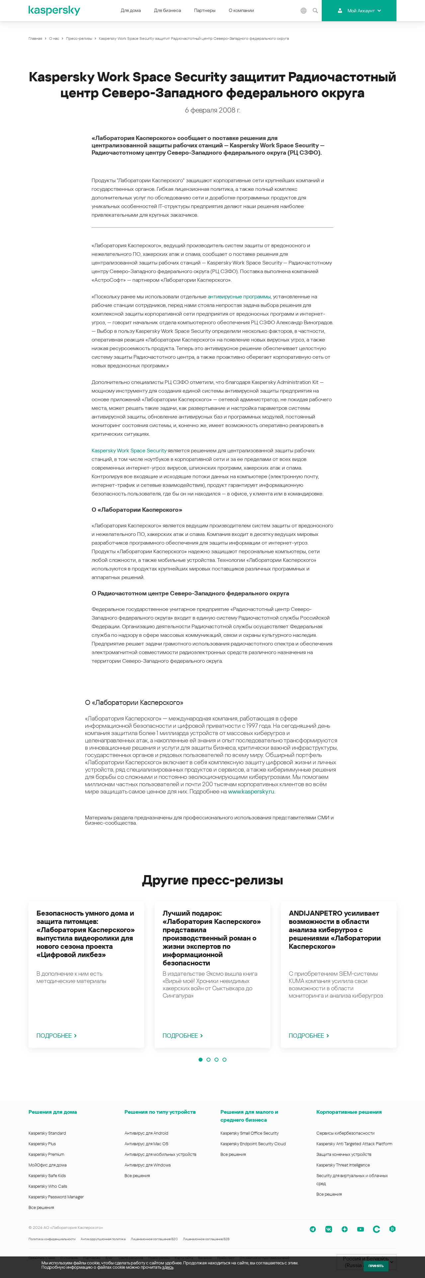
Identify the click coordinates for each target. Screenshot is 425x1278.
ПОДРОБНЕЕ (54, 1035)
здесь (167, 1267)
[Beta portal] (392, 1229)
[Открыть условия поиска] (315, 11)
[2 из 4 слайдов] (208, 1060)
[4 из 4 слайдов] (224, 1060)
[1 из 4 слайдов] (201, 1060)
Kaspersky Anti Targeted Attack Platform (354, 1143)
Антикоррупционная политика (103, 1239)
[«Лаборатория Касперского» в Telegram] (313, 1229)
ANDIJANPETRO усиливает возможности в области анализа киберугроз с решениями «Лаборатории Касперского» (335, 929)
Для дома (131, 10)
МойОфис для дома (48, 1165)
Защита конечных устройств (343, 1154)
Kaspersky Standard (47, 1133)
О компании (241, 10)
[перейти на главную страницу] (55, 10)
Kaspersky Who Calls (48, 1186)
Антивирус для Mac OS (146, 1143)
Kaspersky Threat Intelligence (343, 1165)
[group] (86, 974)
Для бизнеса (167, 10)
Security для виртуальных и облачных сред (352, 1179)
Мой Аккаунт (361, 10)
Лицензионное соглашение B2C (154, 1239)
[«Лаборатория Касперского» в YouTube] (361, 1229)
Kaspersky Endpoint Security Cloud (253, 1143)
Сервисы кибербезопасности (345, 1133)
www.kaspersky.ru (251, 791)
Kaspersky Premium (46, 1154)
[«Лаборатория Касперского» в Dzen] (345, 1229)
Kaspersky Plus (42, 1143)
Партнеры (204, 10)
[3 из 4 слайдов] (216, 1060)
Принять (376, 1266)
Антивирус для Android (146, 1133)
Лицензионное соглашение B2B (206, 1239)
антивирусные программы (239, 296)
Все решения (41, 1207)
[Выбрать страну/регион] (303, 11)
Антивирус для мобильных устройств (160, 1154)
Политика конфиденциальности (52, 1239)
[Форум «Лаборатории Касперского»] (377, 1229)
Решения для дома (53, 1112)
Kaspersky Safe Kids (47, 1175)
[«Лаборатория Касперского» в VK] (329, 1229)
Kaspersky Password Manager (56, 1196)
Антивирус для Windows (148, 1165)
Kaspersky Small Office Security (249, 1133)
